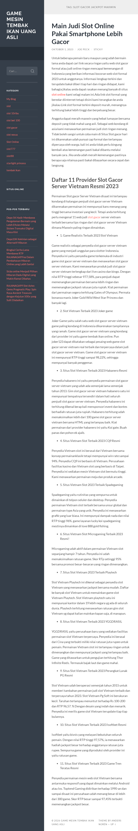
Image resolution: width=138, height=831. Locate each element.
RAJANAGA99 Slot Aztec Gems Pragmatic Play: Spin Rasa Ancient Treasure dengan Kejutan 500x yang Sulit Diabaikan (21, 293)
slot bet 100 (13, 120)
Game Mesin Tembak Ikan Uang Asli (21, 25)
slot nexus (12, 134)
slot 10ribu (13, 113)
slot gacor (12, 127)
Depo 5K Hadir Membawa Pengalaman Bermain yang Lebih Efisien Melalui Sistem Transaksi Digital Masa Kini (21, 225)
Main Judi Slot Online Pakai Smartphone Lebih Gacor (87, 33)
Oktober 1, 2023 (62, 49)
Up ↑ (113, 824)
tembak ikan (13, 170)
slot (9, 106)
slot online (59, 94)
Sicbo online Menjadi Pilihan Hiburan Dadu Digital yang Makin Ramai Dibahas (22, 275)
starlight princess (16, 163)
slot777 (11, 148)
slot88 (10, 155)
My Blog (11, 98)
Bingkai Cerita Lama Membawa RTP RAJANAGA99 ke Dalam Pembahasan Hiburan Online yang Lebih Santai (20, 257)
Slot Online (13, 141)
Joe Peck (83, 49)
